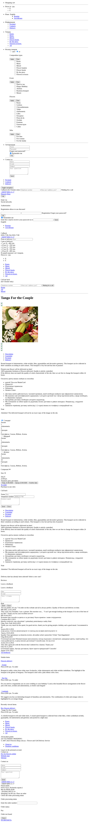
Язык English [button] (10, 14)
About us (8, 744)
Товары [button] (8, 32)
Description (9, 510)
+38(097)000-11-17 (7, 192)
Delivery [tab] (8, 360)
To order (4, 485)
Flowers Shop (5, 194)
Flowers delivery (6, 661)
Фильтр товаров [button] (11, 49)
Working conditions (12, 746)
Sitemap (3, 758)
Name (3, 494)
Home (3, 287)
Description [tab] (9, 354)
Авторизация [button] (10, 145)
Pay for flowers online (8, 754)
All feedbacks (5, 652)
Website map (5, 756)
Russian (16, 16)
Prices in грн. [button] (10, 6)
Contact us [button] (8, 159)
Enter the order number (9, 803)
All (11, 45)
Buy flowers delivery (8, 708)
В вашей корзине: (12, 253)
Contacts (13, 26)
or (19, 52)
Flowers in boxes (16, 43)
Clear (17, 59)
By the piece (14, 42)
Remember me (17, 153)
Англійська (18, 18)
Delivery (13, 28)
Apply (12, 59)
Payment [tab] (8, 358)
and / (14, 52)
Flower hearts (14, 40)
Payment (13, 24)
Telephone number (7, 497)
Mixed (12, 38)
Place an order (21, 793)
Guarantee (8, 512)
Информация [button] (10, 22)
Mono (12, 36)
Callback (4, 233)
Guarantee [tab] (8, 356)
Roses (12, 34)
